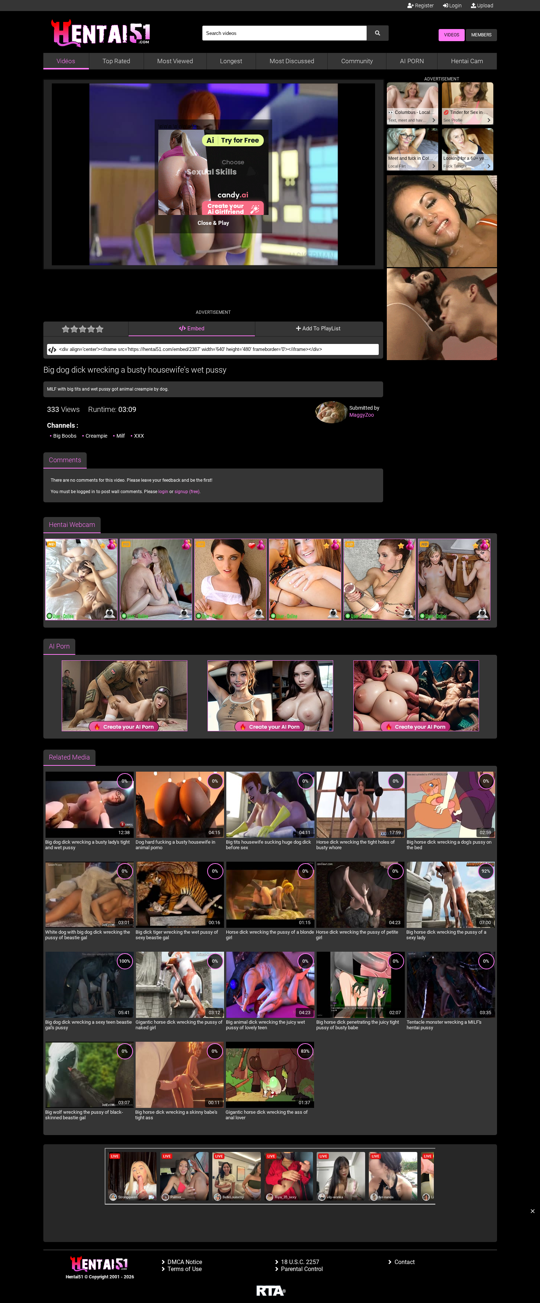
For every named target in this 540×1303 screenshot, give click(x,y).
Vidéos (66, 61)
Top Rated (116, 61)
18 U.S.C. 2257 (300, 1262)
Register (424, 5)
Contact (405, 1262)
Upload (484, 5)
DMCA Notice (185, 1262)
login (163, 491)
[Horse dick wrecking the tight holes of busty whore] (360, 836)
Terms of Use (185, 1269)
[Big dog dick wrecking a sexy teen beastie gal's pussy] (89, 1016)
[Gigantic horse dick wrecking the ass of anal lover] (270, 1106)
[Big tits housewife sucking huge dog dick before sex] (270, 836)
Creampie (96, 436)
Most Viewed (175, 61)
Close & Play (213, 223)
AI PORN (412, 61)
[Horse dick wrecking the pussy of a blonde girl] (270, 926)
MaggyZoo (361, 415)
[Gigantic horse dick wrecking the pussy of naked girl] (180, 1016)
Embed (195, 328)
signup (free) (186, 491)
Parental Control (302, 1269)
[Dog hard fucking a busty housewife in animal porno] (180, 836)
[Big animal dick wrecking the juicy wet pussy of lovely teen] (270, 1016)
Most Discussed (292, 61)
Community (357, 61)
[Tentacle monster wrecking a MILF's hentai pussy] (451, 1016)
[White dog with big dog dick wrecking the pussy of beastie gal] (89, 926)
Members (481, 34)
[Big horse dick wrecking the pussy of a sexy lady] (450, 926)
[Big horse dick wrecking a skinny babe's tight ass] (179, 1106)
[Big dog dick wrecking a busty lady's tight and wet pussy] (89, 836)
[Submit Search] (378, 33)
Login (455, 5)
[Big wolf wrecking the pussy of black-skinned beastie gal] (89, 1106)
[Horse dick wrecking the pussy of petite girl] (360, 926)
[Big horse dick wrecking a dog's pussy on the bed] (451, 836)
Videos (451, 34)
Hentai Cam (467, 61)
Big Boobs (64, 436)
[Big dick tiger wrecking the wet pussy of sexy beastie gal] (180, 926)
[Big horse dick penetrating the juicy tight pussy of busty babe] (360, 1016)
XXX (139, 436)
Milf (120, 436)
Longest (231, 61)
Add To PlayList (321, 328)
